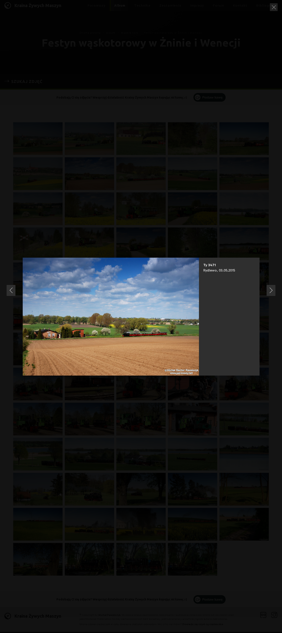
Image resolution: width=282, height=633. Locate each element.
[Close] (274, 7)
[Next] (271, 290)
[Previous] (11, 290)
